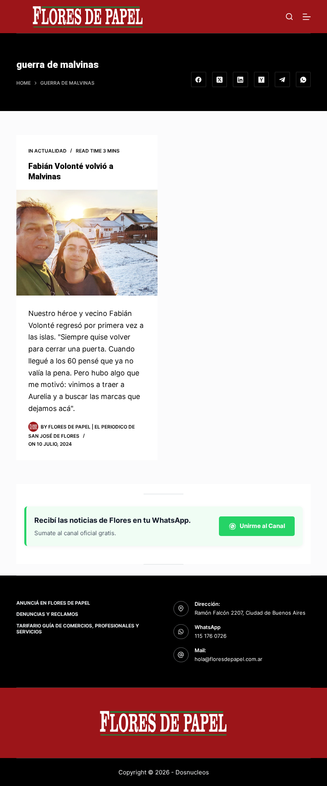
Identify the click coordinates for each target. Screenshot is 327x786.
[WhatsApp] (303, 79)
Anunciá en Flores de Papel (53, 603)
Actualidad (50, 151)
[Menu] (307, 17)
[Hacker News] (261, 79)
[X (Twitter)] (219, 79)
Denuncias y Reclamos (47, 614)
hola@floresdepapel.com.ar (228, 659)
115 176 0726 (211, 636)
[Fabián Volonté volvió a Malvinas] (87, 243)
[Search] (289, 16)
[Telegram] (282, 79)
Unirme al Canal (262, 526)
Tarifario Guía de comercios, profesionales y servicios (77, 629)
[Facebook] (198, 79)
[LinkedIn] (240, 79)
